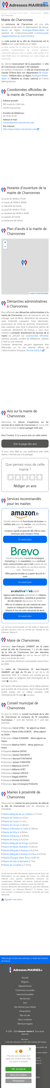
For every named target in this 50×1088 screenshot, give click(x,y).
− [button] (5, 246)
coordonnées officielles (37, 335)
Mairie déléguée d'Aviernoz (16, 850)
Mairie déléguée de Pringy (15, 843)
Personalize (18, 1081)
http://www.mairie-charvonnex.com (20, 128)
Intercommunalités (25, 994)
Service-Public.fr (34, 350)
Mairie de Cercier (11, 824)
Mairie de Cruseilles (12, 864)
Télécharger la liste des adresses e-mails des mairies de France (24, 959)
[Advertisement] (25, 158)
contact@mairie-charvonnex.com (18, 122)
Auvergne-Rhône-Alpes (33, 29)
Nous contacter (25, 1019)
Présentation (25, 1011)
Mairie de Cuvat (10, 821)
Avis (25, 1002)
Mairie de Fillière (11, 817)
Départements (25, 986)
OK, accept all (18, 1069)
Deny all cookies (18, 1075)
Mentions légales (25, 1023)
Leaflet (32, 293)
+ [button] (5, 242)
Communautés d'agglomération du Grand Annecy (25, 34)
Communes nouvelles (25, 990)
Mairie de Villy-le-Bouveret (15, 861)
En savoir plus (25, 539)
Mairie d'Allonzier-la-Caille (15, 828)
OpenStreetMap (42, 293)
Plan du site (25, 1015)
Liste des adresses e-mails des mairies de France (26, 1042)
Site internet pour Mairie (25, 1006)
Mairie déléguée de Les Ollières (18, 814)
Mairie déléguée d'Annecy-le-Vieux (19, 853)
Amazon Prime (32, 533)
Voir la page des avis (25, 444)
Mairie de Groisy (11, 839)
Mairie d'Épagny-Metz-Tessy (16, 857)
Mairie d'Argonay (11, 835)
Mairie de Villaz (10, 832)
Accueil (25, 977)
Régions (25, 981)
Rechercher (25, 998)
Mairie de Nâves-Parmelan (15, 846)
